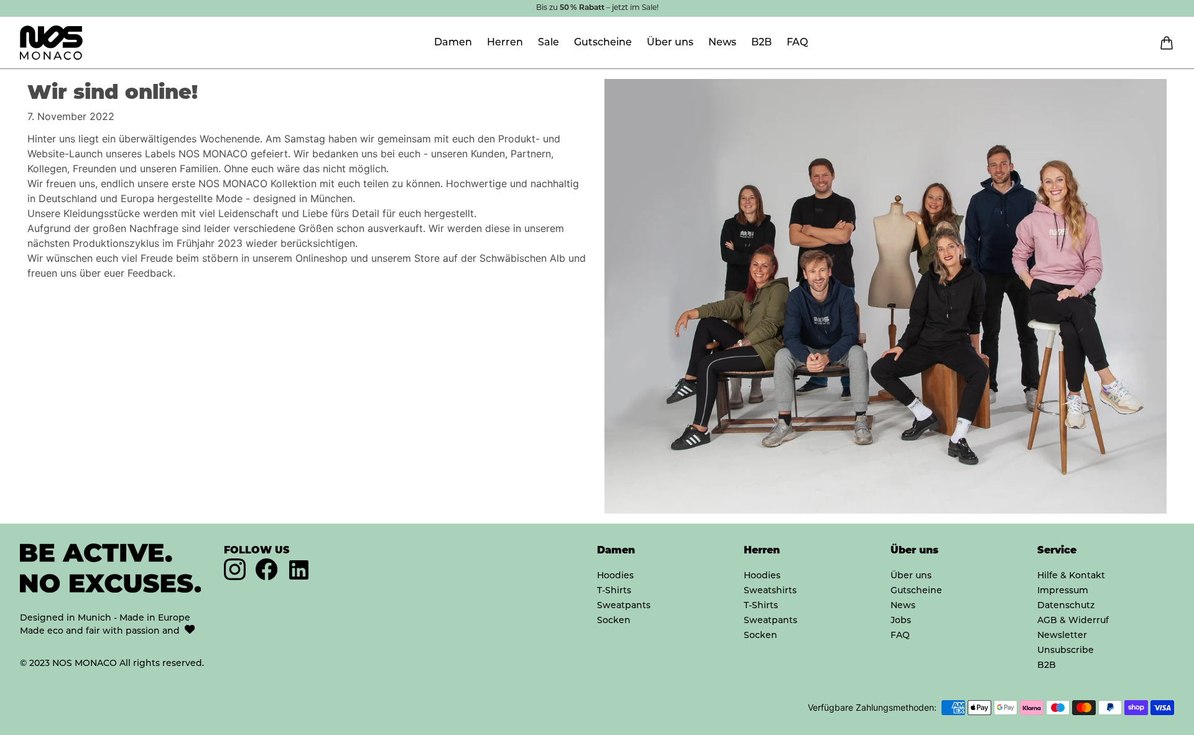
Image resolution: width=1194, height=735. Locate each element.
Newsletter (1062, 635)
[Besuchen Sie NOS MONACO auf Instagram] (235, 576)
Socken (614, 621)
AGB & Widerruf (1073, 621)
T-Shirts (614, 591)
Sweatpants (623, 606)
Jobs (901, 621)
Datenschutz (1065, 606)
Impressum (1062, 591)
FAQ (797, 43)
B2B (761, 43)
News (722, 43)
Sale (548, 43)
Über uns (670, 43)
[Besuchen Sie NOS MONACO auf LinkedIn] (298, 569)
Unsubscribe (1065, 650)
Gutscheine (603, 43)
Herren (505, 43)
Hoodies (615, 576)
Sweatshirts (770, 591)
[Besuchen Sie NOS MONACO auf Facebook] (266, 576)
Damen (453, 43)
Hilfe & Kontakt (1071, 576)
